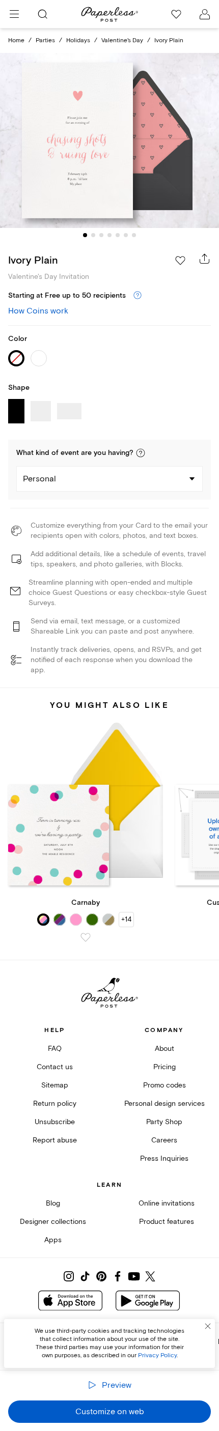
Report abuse (55, 1140)
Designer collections (53, 1221)
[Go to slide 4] (109, 235)
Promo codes (164, 1085)
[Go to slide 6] (126, 235)
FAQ (55, 1048)
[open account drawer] (204, 14)
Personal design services (164, 1103)
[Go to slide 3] (101, 235)
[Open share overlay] (205, 258)
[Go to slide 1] (85, 235)
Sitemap (54, 1085)
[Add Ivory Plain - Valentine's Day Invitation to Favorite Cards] (180, 260)
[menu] (14, 14)
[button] (140, 453)
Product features (166, 1221)
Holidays (78, 40)
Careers (164, 1140)
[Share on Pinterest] (101, 1276)
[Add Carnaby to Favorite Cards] (85, 937)
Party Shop (164, 1122)
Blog (53, 1203)
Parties (45, 40)
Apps (53, 1240)
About (164, 1048)
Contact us (55, 1067)
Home (16, 40)
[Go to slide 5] (118, 235)
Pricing (164, 1067)
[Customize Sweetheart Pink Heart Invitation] (109, 140)
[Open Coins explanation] (137, 296)
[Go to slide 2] (93, 235)
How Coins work (38, 311)
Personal (39, 479)
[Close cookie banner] (208, 1326)
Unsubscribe (55, 1122)
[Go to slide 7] (134, 235)
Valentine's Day (122, 40)
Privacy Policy (157, 1355)
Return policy (54, 1103)
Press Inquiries (164, 1158)
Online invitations (167, 1203)
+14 (126, 919)
